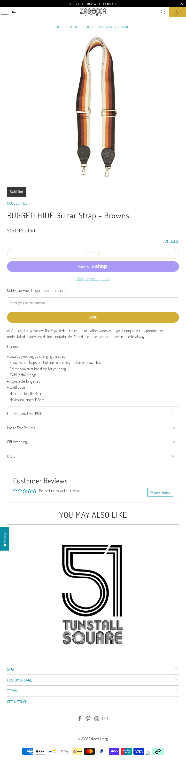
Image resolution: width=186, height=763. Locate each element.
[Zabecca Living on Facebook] (80, 718)
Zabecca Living (98, 739)
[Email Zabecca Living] (105, 718)
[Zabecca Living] (93, 12)
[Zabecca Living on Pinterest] (88, 718)
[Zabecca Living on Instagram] (97, 718)
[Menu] (2, 12)
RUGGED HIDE (17, 203)
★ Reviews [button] (4, 539)
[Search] (163, 12)
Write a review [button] (160, 492)
